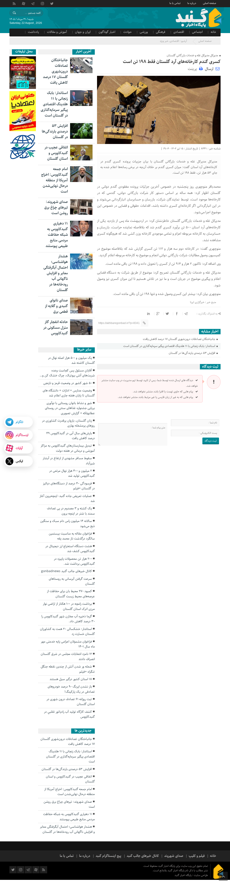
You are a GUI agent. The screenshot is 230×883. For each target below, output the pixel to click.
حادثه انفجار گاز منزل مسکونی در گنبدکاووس (55, 327)
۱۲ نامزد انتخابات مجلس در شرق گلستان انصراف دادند (68, 656)
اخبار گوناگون (107, 32)
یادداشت (33, 32)
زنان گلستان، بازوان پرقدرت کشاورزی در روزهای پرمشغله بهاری (68, 423)
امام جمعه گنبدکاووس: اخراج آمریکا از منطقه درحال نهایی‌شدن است (54, 180)
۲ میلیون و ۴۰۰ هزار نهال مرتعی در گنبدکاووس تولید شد (72, 473)
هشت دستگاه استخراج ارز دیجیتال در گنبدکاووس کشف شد (70, 549)
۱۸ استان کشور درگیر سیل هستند (71, 679)
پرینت (193, 68)
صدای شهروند (173, 856)
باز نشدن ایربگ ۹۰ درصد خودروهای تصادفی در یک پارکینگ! (71, 689)
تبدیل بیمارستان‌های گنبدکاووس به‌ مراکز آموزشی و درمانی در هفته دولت (68, 448)
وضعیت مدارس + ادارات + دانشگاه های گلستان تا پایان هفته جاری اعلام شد (69, 393)
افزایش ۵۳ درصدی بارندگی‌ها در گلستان (192, 353)
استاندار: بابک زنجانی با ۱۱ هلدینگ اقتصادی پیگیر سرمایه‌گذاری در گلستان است (169, 346)
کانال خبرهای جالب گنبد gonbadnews (66, 571)
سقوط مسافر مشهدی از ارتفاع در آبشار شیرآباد (69, 461)
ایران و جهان (83, 32)
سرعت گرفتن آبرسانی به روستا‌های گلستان (72, 581)
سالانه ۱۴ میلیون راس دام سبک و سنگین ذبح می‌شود (67, 523)
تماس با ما (175, 3)
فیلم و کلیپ (197, 856)
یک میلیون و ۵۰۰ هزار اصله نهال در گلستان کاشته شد (71, 360)
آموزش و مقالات (57, 32)
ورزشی (144, 32)
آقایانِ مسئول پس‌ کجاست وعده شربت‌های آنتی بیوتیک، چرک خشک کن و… (67, 373)
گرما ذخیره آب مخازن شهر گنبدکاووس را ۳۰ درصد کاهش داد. (68, 619)
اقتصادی (178, 32)
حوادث (127, 32)
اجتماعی (197, 32)
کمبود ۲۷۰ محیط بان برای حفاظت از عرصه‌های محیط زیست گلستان (71, 594)
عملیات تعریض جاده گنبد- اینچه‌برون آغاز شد (67, 498)
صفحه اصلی (209, 3)
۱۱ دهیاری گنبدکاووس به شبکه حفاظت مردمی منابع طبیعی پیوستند (57, 234)
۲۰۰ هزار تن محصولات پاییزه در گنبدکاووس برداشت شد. (74, 561)
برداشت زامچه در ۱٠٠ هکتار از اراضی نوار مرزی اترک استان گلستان (69, 606)
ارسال (209, 68)
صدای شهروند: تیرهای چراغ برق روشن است (56, 207)
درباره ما (191, 3)
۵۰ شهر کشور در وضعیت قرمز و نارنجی (67, 383)
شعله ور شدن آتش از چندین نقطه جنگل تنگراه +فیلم (68, 669)
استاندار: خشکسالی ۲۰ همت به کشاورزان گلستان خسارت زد (67, 631)
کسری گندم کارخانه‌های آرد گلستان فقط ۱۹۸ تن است (172, 62)
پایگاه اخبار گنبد (183, 875)
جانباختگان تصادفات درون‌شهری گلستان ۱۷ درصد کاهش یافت (179, 339)
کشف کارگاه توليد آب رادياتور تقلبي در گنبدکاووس (69, 714)
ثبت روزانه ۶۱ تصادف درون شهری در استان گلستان (70, 702)
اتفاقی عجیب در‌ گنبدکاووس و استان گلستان (56, 153)
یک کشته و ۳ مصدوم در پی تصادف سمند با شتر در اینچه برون (71, 511)
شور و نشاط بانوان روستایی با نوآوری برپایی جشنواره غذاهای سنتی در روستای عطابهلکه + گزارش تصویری (70, 408)
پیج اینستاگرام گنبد (108, 856)
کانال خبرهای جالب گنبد (143, 856)
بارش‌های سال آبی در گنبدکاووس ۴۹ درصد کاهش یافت (70, 436)
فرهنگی (160, 32)
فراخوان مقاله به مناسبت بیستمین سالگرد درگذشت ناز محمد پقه (72, 536)
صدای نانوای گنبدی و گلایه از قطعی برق (56, 306)
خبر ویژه (164, 41)
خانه (213, 32)
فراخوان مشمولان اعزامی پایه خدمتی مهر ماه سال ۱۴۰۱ (68, 644)
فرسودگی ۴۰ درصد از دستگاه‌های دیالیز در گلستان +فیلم (69, 486)
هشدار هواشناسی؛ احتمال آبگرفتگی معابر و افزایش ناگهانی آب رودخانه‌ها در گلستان (55, 273)
